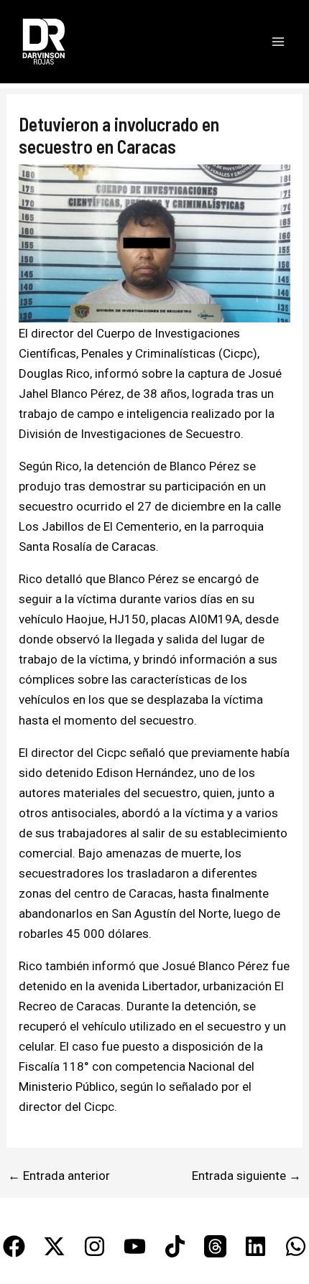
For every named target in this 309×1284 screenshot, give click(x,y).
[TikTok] (175, 1246)
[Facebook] (14, 1246)
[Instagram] (94, 1246)
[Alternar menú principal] (278, 41)
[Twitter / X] (54, 1246)
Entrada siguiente (246, 1176)
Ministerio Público (67, 1086)
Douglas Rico (54, 373)
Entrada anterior (59, 1176)
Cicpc (238, 353)
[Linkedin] (255, 1246)
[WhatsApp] (296, 1246)
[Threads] (215, 1246)
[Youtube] (135, 1246)
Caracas (133, 546)
